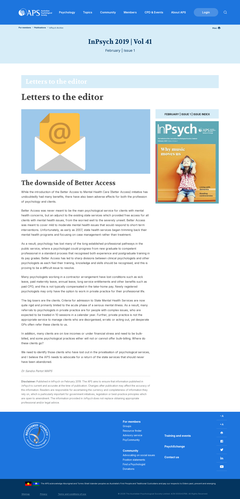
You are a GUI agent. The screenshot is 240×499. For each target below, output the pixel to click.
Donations (128, 468)
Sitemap (26, 494)
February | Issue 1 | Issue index (187, 114)
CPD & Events (154, 12)
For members (132, 421)
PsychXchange (174, 446)
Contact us (171, 457)
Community (108, 12)
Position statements (134, 459)
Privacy (43, 494)
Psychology (67, 12)
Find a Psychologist (134, 464)
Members (130, 12)
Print (214, 28)
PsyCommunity (131, 439)
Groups (127, 426)
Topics (87, 12)
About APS (178, 12)
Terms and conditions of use (72, 494)
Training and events (177, 436)
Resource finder (132, 430)
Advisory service (132, 435)
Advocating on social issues (139, 455)
